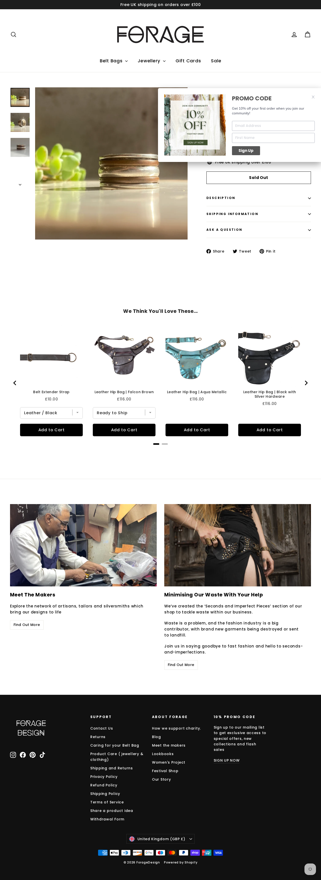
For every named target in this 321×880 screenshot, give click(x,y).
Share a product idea (111, 810)
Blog (156, 736)
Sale (216, 61)
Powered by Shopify (181, 862)
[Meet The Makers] (83, 545)
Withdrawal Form (107, 819)
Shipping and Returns (111, 768)
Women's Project (168, 762)
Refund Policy (103, 785)
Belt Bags (112, 61)
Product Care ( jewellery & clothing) (116, 756)
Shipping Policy (105, 793)
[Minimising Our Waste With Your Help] (237, 545)
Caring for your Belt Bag (114, 745)
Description (220, 198)
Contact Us (101, 728)
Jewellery (150, 61)
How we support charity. (176, 728)
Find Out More (27, 624)
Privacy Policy (104, 776)
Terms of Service (107, 802)
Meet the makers (169, 745)
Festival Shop (165, 770)
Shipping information (232, 214)
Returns (98, 736)
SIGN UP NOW (227, 760)
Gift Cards (188, 61)
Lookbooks (163, 753)
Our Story (161, 779)
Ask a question (224, 230)
